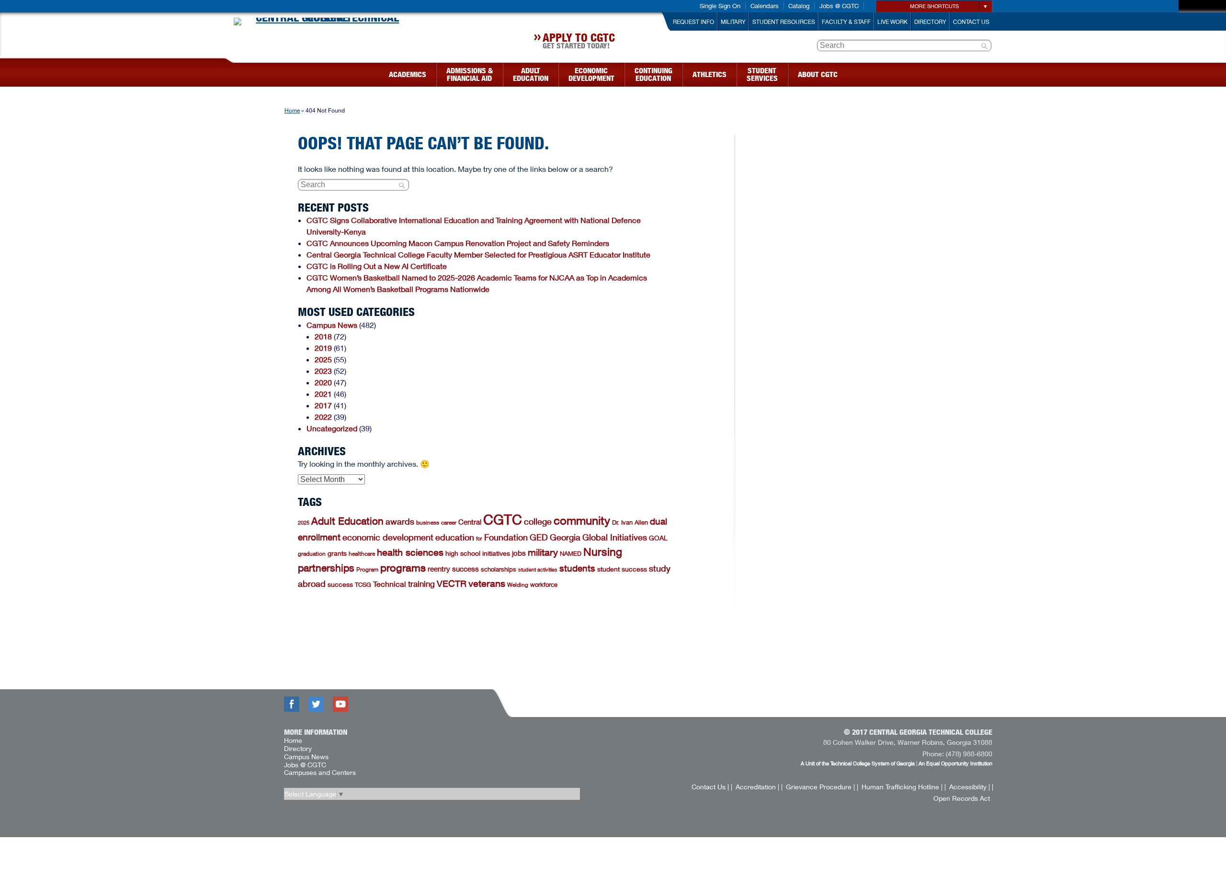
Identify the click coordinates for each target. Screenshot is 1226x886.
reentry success (453, 568)
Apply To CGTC (579, 42)
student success (622, 569)
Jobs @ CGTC (839, 6)
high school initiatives (477, 553)
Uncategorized (331, 428)
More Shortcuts (934, 6)
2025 (323, 359)
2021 (323, 393)
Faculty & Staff (846, 21)
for (479, 538)
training (421, 584)
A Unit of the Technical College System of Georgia (858, 763)
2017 (323, 405)
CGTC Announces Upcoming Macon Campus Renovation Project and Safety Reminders (457, 242)
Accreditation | (757, 787)
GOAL (658, 538)
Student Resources (783, 21)
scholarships (498, 569)
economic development (387, 537)
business (427, 522)
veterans (486, 583)
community (582, 520)
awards (400, 521)
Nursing (602, 551)
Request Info (693, 21)
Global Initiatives (614, 537)
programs (403, 567)
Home (292, 110)
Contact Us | (710, 787)
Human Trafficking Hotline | (902, 787)
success (340, 584)
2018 (323, 336)
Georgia (565, 537)
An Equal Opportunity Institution (955, 763)
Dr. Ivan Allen (630, 522)
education (454, 537)
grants (337, 553)
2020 (323, 382)
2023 (323, 370)
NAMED (570, 553)
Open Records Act (961, 798)
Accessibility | (969, 787)
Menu (229, 71)
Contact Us (971, 21)
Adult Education (347, 521)
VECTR (451, 583)
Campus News (331, 324)
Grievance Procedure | (820, 787)
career (448, 522)
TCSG (363, 584)
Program (367, 569)
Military (733, 21)
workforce (543, 584)
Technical (389, 583)
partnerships (326, 568)
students (577, 568)
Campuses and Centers (320, 772)
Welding (517, 584)
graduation (312, 553)
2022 (323, 416)
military (543, 552)
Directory (930, 21)
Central (469, 521)
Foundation (506, 537)
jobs (519, 553)
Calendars (764, 6)
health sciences (410, 552)
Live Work (892, 21)
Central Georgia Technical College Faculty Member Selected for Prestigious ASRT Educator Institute (479, 254)
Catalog (798, 6)
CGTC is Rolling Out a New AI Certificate (376, 265)
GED (539, 537)
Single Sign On (720, 6)
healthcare (362, 553)
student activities (537, 569)
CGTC (502, 519)
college (538, 521)
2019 (323, 347)
